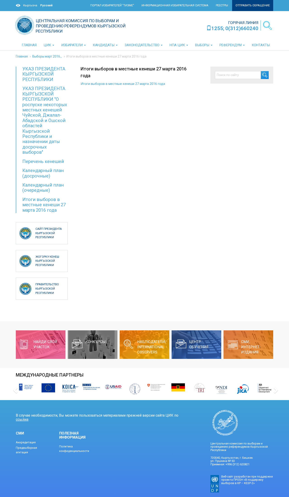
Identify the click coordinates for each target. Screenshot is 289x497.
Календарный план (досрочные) (43, 173)
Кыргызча (30, 5)
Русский (46, 5)
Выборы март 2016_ (47, 56)
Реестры (222, 5)
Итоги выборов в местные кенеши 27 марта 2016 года (123, 84)
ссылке (22, 419)
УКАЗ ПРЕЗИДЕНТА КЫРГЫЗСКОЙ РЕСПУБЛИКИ (43, 74)
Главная (22, 56)
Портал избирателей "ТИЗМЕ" (112, 5)
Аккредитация (26, 442)
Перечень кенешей (43, 161)
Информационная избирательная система (175, 5)
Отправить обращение (252, 5)
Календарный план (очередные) (43, 187)
